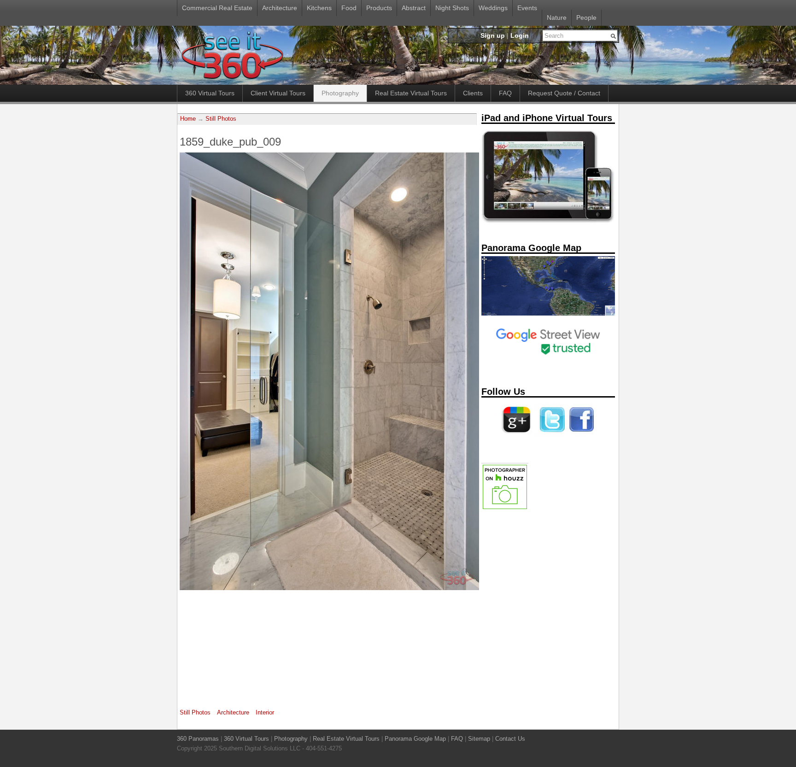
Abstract (414, 8)
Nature (557, 17)
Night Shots (452, 8)
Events (527, 8)
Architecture (279, 8)
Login (519, 35)
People (586, 17)
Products (379, 8)
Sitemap (479, 739)
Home (188, 119)
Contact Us (510, 739)
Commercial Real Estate (217, 8)
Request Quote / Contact (564, 93)
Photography (340, 93)
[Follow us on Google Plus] (516, 435)
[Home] (232, 79)
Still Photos (220, 119)
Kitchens (319, 8)
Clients (473, 93)
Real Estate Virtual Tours (411, 93)
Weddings (493, 8)
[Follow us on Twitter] (550, 435)
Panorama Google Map (415, 739)
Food (349, 8)
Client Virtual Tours (278, 93)
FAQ (505, 93)
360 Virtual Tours (209, 93)
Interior (265, 712)
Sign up (492, 35)
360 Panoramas (198, 739)
